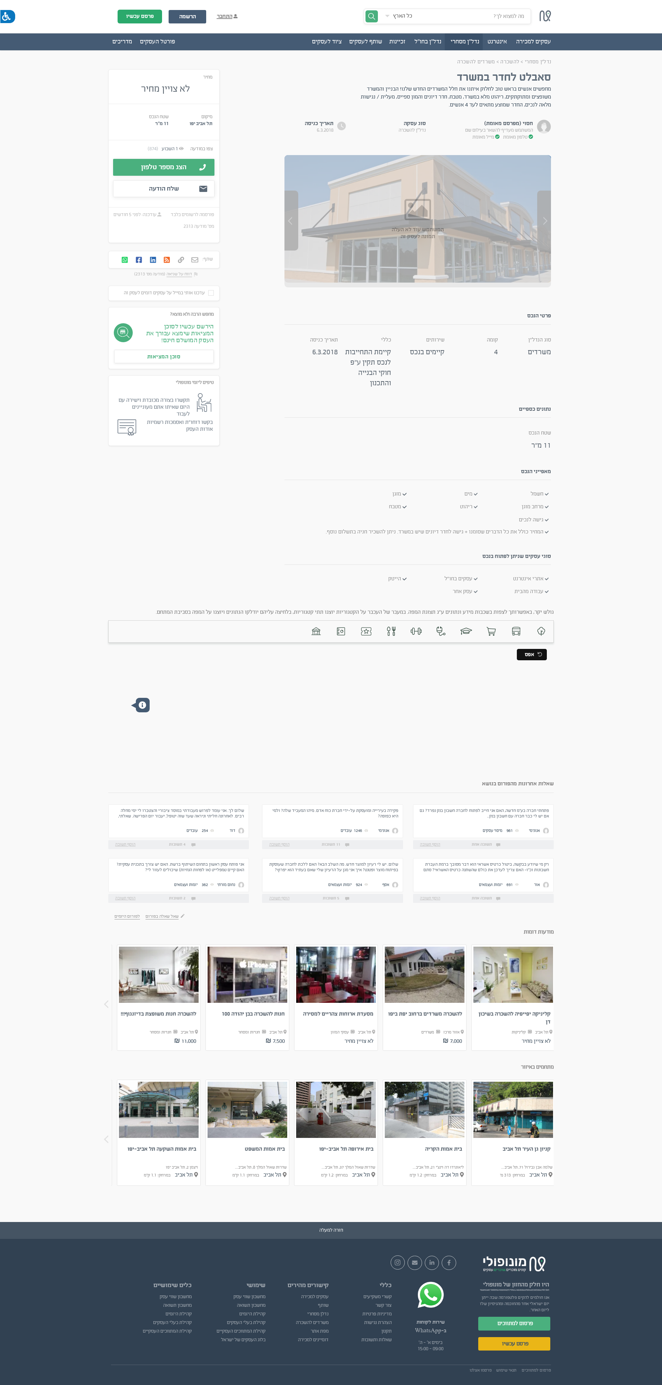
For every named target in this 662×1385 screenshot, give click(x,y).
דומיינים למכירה (313, 1340)
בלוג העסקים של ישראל (243, 1340)
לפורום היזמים (127, 916)
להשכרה (509, 62)
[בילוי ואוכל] (391, 631)
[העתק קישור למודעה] (181, 260)
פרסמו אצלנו (481, 1370)
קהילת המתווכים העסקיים (241, 1331)
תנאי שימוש (506, 1370)
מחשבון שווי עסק (249, 1297)
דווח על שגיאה (179, 274)
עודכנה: (149, 215)
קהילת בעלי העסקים (246, 1323)
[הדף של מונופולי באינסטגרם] (398, 1262)
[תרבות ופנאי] (366, 631)
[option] (513, 998)
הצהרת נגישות (378, 1323)
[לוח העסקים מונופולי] (545, 19)
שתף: (207, 259)
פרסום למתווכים (515, 1323)
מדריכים (122, 41)
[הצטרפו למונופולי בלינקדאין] (432, 1263)
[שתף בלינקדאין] (153, 260)
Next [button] (106, 1004)
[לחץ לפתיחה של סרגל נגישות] (8, 16)
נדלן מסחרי (318, 1314)
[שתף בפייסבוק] (139, 260)
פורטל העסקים (157, 41)
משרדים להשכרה (476, 62)
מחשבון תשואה (251, 1305)
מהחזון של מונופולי (505, 1284)
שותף (323, 1305)
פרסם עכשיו (140, 16)
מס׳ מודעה (204, 226)
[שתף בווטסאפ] (125, 260)
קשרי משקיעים (377, 1297)
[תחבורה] (516, 631)
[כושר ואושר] (416, 631)
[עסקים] (491, 631)
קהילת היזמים (252, 1314)
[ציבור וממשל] (316, 631)
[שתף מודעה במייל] (194, 260)
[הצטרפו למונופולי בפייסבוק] (449, 1263)
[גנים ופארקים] (541, 631)
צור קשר (383, 1305)
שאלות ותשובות (376, 1340)
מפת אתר (320, 1331)
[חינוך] (466, 631)
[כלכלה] (341, 631)
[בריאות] (441, 631)
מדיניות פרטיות (377, 1314)
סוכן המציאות (164, 356)
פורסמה (206, 215)
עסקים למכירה (315, 1297)
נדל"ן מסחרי (538, 62)
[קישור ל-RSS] (167, 260)
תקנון (386, 1331)
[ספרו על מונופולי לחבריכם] (415, 1263)
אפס (529, 654)
